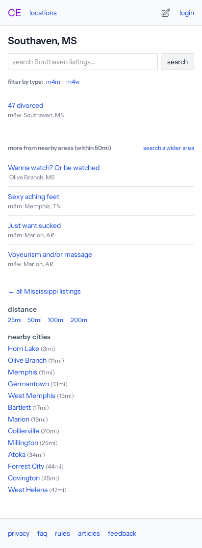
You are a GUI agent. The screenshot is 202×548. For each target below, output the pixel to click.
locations (43, 12)
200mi (80, 320)
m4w (72, 81)
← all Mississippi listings (44, 291)
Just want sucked (34, 225)
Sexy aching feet (33, 196)
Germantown (28, 383)
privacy (18, 533)
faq (42, 533)
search (177, 61)
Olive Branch (27, 360)
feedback (122, 533)
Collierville (23, 430)
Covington (24, 477)
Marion (18, 419)
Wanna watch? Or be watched (54, 167)
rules (62, 533)
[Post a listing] (166, 13)
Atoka (16, 454)
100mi (56, 320)
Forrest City (26, 466)
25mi (15, 320)
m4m (53, 81)
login (186, 12)
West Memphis (31, 395)
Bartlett (19, 407)
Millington (23, 442)
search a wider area (168, 147)
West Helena (28, 489)
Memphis (22, 372)
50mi (34, 320)
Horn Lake (23, 348)
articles (89, 533)
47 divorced (25, 105)
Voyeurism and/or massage (50, 254)
